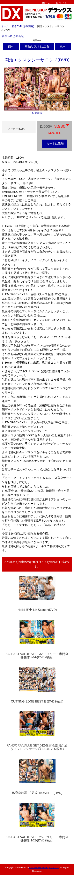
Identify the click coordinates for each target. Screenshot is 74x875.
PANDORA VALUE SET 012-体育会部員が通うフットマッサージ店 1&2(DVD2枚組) (37, 747)
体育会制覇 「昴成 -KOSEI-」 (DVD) (37, 793)
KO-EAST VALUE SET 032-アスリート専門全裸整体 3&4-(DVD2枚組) (37, 655)
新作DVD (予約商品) (23, 26)
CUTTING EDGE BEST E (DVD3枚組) (37, 701)
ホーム (46, 3)
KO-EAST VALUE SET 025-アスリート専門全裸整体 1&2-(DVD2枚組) (37, 839)
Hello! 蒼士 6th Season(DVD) (37, 609)
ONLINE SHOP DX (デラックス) (44, 867)
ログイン (61, 3)
